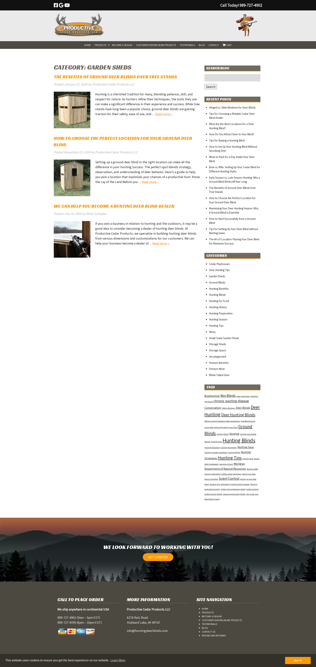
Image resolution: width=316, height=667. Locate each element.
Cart (228, 45)
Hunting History (218, 307)
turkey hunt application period (233, 489)
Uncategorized (217, 356)
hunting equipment (229, 447)
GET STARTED (158, 557)
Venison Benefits (218, 363)
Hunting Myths (234, 452)
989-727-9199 (66, 622)
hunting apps (216, 441)
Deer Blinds (243, 408)
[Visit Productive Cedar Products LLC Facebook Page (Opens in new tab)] (56, 5)
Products (100, 45)
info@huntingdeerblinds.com (147, 631)
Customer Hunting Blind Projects (156, 45)
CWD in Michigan (228, 408)
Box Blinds (228, 395)
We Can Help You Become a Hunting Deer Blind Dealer (114, 206)
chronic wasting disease (231, 401)
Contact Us (208, 631)
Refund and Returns (214, 635)
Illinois (256, 458)
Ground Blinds (217, 282)
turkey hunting (252, 489)
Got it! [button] (298, 660)
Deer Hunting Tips (219, 270)
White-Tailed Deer (219, 375)
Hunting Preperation (221, 313)
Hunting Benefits (218, 288)
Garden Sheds (217, 276)
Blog (202, 45)
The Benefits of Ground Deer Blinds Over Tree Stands (115, 77)
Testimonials (187, 45)
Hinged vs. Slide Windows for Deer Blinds (232, 107)
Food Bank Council (248, 421)
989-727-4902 (66, 617)
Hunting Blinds (217, 294)
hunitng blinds (223, 434)
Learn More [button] (117, 660)
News (212, 332)
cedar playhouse (242, 396)
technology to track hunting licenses (235, 484)
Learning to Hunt (226, 464)
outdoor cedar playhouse (231, 474)
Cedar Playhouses (219, 264)
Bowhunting (212, 396)
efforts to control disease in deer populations (222, 421)
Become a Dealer (122, 45)
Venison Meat (217, 369)
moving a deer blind (212, 474)
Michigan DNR (252, 469)
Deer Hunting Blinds (238, 414)
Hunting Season (218, 319)
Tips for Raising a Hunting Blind (227, 140)
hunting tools (247, 458)
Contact (214, 45)
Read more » (163, 114)
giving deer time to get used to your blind (221, 427)
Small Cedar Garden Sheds (224, 338)
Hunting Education (212, 447)
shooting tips (215, 484)
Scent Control (229, 478)
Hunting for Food (219, 301)
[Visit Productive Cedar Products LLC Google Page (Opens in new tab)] (61, 5)
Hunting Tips (216, 325)
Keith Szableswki (211, 464)
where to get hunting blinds (234, 494)
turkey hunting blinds (213, 494)
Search (210, 87)
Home (87, 45)
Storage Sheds (217, 344)
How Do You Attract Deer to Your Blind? (231, 134)
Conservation (212, 408)
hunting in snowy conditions (215, 452)
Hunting (234, 434)
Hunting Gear (245, 447)
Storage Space (217, 350)
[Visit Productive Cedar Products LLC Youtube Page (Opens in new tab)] (67, 5)
